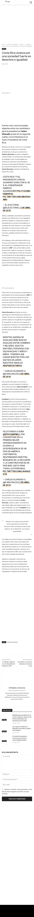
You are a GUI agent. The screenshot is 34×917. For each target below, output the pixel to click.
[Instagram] (10, 702)
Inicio (3, 44)
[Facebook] (10, 68)
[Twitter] (7, 914)
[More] (27, 68)
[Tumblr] (20, 702)
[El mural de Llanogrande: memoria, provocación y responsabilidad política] (6, 738)
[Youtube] (27, 702)
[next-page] (6, 746)
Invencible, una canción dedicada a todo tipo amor (25, 664)
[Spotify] (13, 702)
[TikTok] (17, 702)
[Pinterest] (18, 68)
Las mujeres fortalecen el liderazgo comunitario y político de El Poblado (21, 728)
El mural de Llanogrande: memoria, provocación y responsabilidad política (19, 738)
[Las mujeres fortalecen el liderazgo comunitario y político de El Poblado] (6, 729)
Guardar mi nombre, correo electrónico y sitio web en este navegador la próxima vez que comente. (17, 791)
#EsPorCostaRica (12, 365)
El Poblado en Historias (17, 688)
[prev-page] (3, 746)
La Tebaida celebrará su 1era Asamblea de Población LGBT (8, 664)
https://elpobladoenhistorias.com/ (17, 690)
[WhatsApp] (23, 68)
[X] (14, 68)
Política (22, 44)
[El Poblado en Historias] (17, 678)
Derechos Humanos (12, 642)
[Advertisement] (17, 888)
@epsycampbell (11, 434)
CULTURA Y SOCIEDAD (12, 44)
